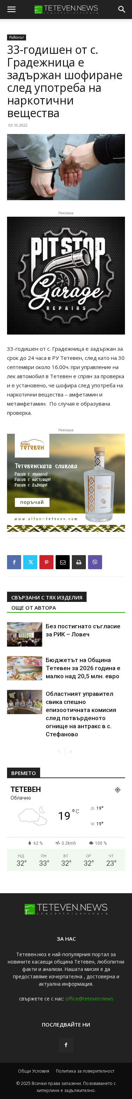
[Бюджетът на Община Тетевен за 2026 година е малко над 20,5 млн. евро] (24, 668)
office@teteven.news (89, 998)
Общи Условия (33, 1071)
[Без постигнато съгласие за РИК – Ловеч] (24, 634)
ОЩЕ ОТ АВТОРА (33, 607)
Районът (16, 37)
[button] (11, 9)
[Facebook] (14, 562)
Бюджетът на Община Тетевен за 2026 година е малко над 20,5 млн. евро (83, 668)
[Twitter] (30, 562)
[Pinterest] (46, 562)
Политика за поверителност (85, 1071)
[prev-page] (59, 752)
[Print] (79, 562)
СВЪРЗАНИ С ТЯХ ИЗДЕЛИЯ (46, 597)
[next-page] (70, 752)
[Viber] (95, 562)
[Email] (63, 562)
